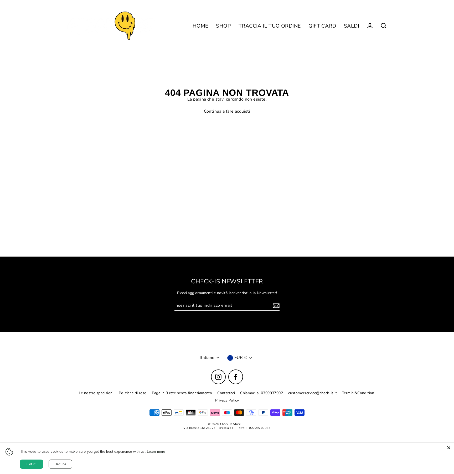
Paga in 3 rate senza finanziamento (182, 392)
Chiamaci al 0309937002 (261, 392)
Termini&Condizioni (358, 392)
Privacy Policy (227, 400)
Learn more (156, 452)
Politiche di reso (133, 392)
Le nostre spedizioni (96, 392)
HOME (200, 25)
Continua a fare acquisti (227, 111)
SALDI (351, 25)
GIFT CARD (322, 25)
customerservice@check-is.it (312, 392)
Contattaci (226, 392)
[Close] (448, 447)
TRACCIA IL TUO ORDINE (270, 25)
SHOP (223, 25)
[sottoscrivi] (275, 306)
